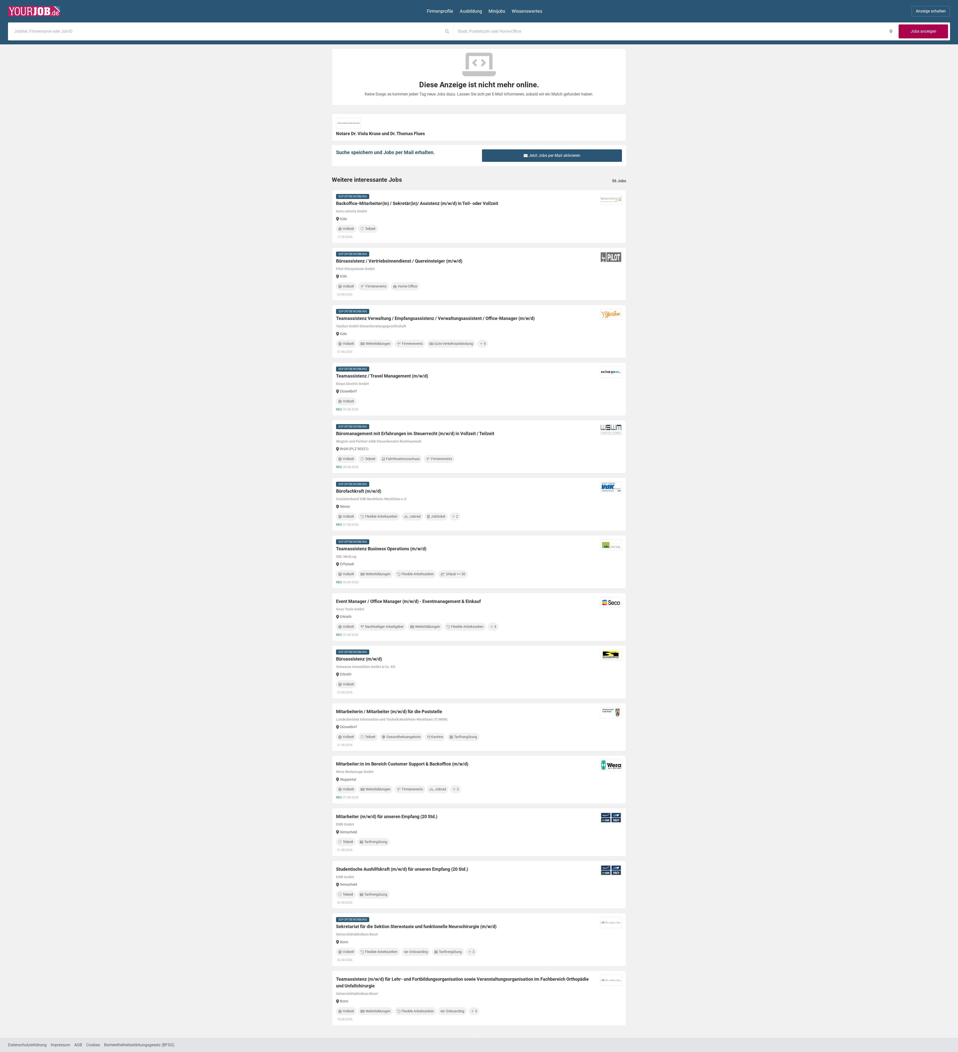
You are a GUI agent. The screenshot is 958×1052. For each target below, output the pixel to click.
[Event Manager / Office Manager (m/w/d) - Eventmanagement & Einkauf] (479, 617)
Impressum (60, 1045)
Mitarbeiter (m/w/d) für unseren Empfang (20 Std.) (386, 816)
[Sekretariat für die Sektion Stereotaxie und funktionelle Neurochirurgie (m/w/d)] (479, 939)
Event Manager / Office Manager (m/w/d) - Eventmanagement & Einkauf (408, 601)
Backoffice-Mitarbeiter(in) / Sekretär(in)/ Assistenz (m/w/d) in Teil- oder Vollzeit (417, 203)
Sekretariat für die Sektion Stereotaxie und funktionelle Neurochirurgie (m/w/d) (416, 926)
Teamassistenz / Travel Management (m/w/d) (382, 376)
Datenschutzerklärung (27, 1045)
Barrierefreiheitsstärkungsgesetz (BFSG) (139, 1045)
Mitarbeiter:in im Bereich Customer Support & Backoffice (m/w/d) (402, 763)
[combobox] (226, 31)
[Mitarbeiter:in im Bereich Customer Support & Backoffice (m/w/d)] (479, 780)
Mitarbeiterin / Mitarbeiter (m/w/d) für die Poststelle (389, 711)
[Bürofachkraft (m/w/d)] (479, 504)
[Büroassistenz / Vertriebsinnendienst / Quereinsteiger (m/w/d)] (479, 274)
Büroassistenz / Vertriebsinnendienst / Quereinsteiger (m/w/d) (399, 261)
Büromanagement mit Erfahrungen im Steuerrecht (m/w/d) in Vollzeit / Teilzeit (415, 433)
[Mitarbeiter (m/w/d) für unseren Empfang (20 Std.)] (479, 832)
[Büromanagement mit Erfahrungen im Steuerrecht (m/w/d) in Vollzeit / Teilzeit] (479, 446)
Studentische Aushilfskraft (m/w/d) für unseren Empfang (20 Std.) (402, 869)
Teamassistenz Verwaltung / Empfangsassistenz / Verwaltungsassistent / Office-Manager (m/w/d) (435, 318)
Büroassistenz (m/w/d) (359, 659)
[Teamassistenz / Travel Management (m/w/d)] (479, 389)
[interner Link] (34, 11)
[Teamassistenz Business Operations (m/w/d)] (479, 561)
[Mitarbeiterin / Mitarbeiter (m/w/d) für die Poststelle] (479, 727)
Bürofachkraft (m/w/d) (358, 491)
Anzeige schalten (931, 11)
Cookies (93, 1045)
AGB (78, 1045)
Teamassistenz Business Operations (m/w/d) (381, 548)
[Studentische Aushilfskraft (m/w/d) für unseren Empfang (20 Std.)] (479, 885)
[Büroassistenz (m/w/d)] (479, 672)
